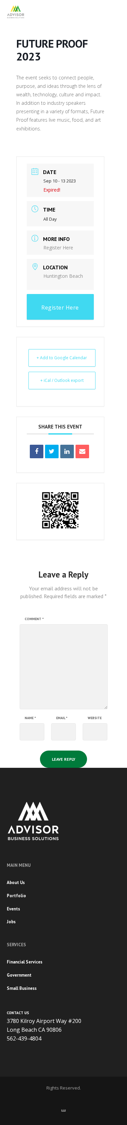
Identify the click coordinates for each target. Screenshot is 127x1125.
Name (30, 718)
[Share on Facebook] (36, 451)
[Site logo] (15, 12)
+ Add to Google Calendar (62, 358)
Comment (34, 619)
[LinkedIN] (63, 1109)
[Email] (82, 451)
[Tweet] (52, 451)
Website (95, 718)
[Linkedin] (67, 451)
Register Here (58, 247)
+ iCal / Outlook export (62, 380)
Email (61, 718)
